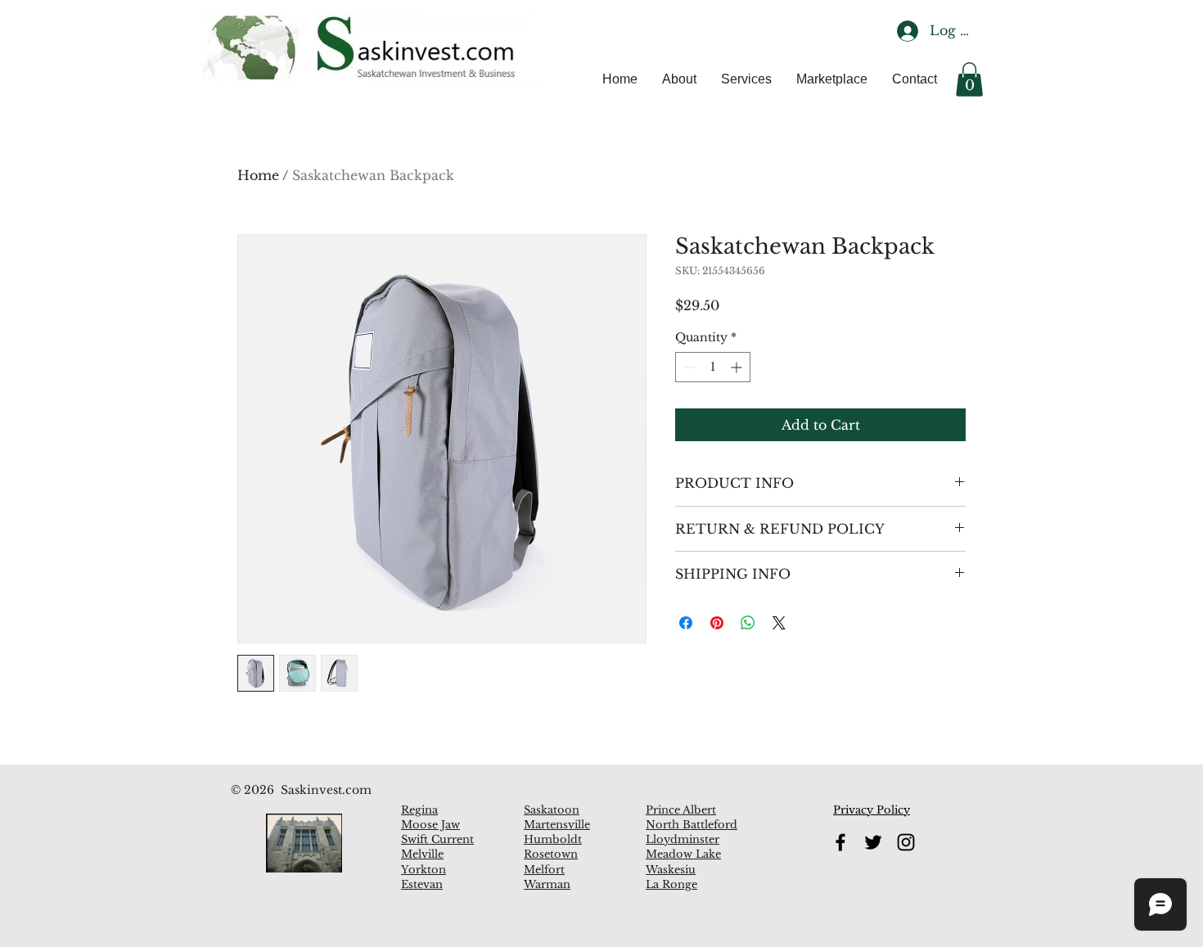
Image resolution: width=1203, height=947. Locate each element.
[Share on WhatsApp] (748, 623)
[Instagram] (905, 842)
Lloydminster (682, 839)
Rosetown (551, 854)
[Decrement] (688, 367)
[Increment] (738, 367)
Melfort (544, 870)
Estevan (422, 884)
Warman (547, 884)
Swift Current (437, 839)
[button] (969, 79)
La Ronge (671, 884)
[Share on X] (779, 623)
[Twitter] (873, 842)
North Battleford (691, 825)
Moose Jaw (430, 825)
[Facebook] (840, 842)
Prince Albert (681, 810)
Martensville (557, 825)
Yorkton (423, 870)
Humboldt (553, 839)
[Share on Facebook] (686, 623)
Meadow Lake (683, 854)
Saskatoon (551, 810)
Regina (419, 810)
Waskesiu (671, 870)
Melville (422, 854)
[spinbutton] (713, 367)
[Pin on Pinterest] (717, 623)
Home (258, 175)
